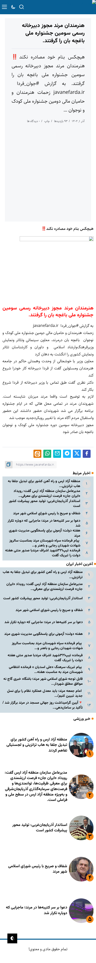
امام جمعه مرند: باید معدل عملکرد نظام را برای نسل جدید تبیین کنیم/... (45, 693)
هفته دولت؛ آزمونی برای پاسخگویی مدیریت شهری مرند (44, 533)
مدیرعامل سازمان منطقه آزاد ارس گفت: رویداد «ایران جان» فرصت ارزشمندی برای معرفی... (47, 493)
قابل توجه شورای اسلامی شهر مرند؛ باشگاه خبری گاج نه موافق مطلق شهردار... (43, 681)
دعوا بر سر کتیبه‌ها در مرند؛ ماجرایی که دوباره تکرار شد (44, 523)
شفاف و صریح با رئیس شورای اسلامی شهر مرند (46, 513)
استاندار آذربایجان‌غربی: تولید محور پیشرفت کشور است (44, 503)
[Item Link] (81, 745)
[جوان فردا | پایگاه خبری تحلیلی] (73, 7)
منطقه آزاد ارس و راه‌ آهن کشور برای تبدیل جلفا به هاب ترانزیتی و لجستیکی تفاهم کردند (36, 745)
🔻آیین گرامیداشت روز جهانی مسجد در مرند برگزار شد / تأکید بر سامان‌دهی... (42, 705)
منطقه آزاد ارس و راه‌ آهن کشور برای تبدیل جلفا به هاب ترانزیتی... (44, 483)
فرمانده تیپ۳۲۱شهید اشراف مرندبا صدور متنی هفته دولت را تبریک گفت (42, 553)
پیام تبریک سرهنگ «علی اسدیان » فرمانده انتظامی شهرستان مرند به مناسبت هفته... (46, 669)
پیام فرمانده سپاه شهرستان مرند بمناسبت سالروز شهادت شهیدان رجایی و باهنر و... (44, 543)
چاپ (47, 121)
